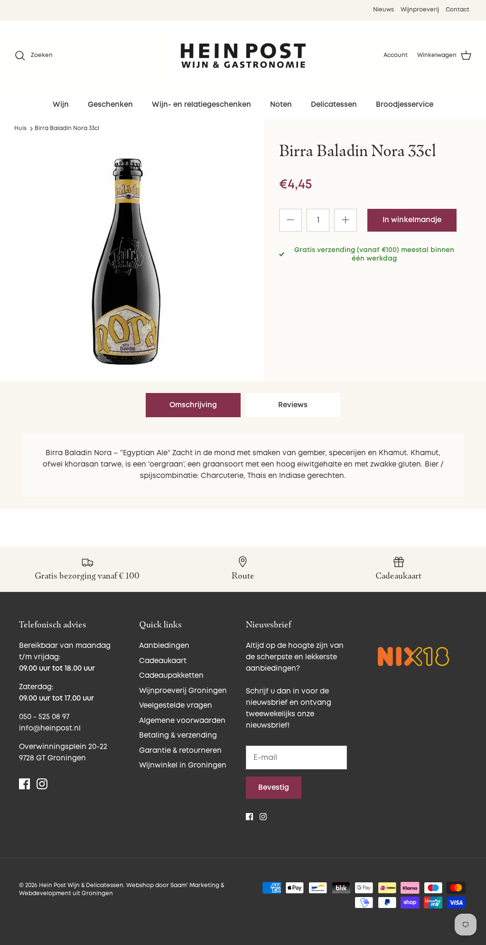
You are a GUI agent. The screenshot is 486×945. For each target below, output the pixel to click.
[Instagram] (42, 783)
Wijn (61, 105)
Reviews (293, 405)
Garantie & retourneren (180, 751)
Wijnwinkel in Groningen (182, 765)
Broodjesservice (404, 105)
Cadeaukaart (163, 661)
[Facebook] (24, 783)
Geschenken (110, 105)
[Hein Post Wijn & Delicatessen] (243, 55)
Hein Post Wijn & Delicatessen (81, 885)
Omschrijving (193, 405)
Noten (281, 105)
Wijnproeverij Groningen (183, 691)
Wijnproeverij (420, 10)
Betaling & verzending (178, 735)
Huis (20, 128)
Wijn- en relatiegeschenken (201, 105)
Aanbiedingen (164, 646)
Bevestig (273, 788)
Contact (457, 10)
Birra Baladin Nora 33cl (67, 128)
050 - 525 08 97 (44, 717)
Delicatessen (334, 105)
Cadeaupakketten (171, 676)
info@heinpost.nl (50, 728)
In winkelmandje (412, 220)
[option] (128, 257)
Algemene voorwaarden (182, 721)
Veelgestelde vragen (175, 706)
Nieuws (383, 10)
